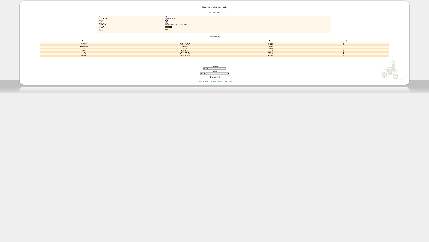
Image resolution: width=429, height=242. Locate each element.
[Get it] (166, 30)
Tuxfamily (220, 81)
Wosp (230, 81)
